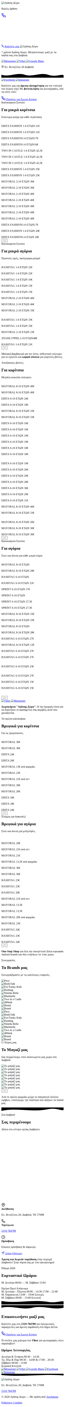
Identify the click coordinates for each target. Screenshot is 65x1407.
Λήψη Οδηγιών (13, 1253)
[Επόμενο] (6, 240)
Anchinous (52, 1396)
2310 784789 (8, 1230)
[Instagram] (22, 79)
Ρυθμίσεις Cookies (11, 1402)
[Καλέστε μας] (3, 16)
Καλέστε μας (12, 46)
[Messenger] (9, 61)
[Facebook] (8, 79)
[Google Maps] (35, 61)
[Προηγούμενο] (2, 240)
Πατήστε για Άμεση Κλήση (21, 99)
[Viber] (21, 61)
